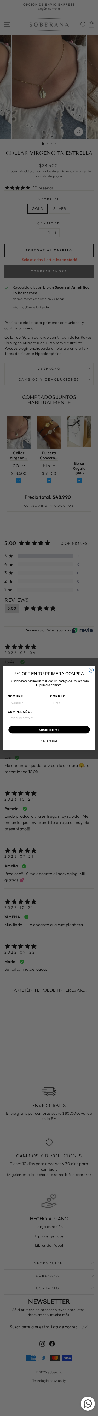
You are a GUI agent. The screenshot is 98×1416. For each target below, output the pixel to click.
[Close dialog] (91, 670)
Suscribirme (49, 729)
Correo (58, 696)
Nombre (15, 696)
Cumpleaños (20, 711)
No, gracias (49, 740)
